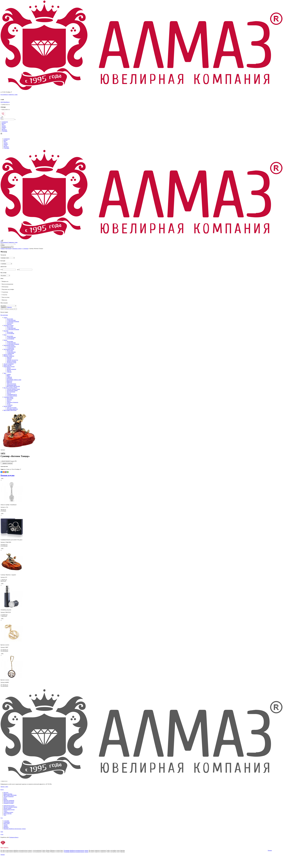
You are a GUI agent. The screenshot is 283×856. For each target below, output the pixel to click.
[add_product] (1, 550)
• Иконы (8, 367)
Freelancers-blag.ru (13, 837)
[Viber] (5, 472)
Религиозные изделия (9, 366)
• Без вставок (9, 318)
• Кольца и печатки (11, 361)
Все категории (4, 315)
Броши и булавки (8, 354)
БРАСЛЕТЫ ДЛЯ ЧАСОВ (13, 386)
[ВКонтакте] (1, 472)
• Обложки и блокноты (12, 402)
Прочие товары (7, 406)
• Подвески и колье (11, 362)
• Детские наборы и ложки (13, 389)
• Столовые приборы (11, 395)
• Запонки (8, 358)
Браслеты (6, 330)
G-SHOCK (9, 377)
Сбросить (9, 307)
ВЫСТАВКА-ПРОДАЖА (10, 410)
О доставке (4, 131)
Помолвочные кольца (9, 345)
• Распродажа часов (11, 385)
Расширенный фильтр (6, 247)
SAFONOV (9, 378)
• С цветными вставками (12, 321)
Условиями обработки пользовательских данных (76, 850)
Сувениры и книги (16, 248)
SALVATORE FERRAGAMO (13, 379)
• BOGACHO (9, 398)
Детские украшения (8, 364)
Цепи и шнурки (7, 365)
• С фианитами (10, 348)
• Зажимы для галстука (12, 360)
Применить (3, 307)
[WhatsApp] (8, 472)
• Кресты (8, 370)
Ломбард (4, 127)
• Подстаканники (10, 391)
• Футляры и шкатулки (12, 409)
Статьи (3, 128)
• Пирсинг (9, 324)
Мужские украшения (9, 356)
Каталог (4, 123)
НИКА (8, 375)
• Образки (8, 371)
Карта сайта (7, 823)
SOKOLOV (9, 381)
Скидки (4, 125)
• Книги (8, 401)
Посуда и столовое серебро (10, 387)
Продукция (8, 248)
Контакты (6, 827)
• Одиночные (9, 322)
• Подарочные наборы (12, 390)
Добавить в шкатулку (7, 463)
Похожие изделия (7, 475)
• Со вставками (10, 333)
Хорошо (270, 850)
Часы (3, 124)
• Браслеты (9, 357)
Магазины (4, 129)
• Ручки (8, 403)
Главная (3, 248)
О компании (5, 121)
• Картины (9, 399)
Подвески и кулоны (8, 325)
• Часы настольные (11, 383)
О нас (2, 817)
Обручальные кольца (9, 349)
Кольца (5, 340)
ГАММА (8, 374)
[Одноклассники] (3, 472)
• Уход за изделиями (11, 407)
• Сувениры (25, 248)
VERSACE (9, 382)
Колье (5, 334)
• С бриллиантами (11, 320)
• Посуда (8, 393)
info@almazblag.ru (5, 102)
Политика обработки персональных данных (15, 828)
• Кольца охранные (11, 369)
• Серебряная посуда (11, 394)
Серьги (5, 317)
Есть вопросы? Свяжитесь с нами (9, 94)
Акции (2, 831)
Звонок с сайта (4, 786)
